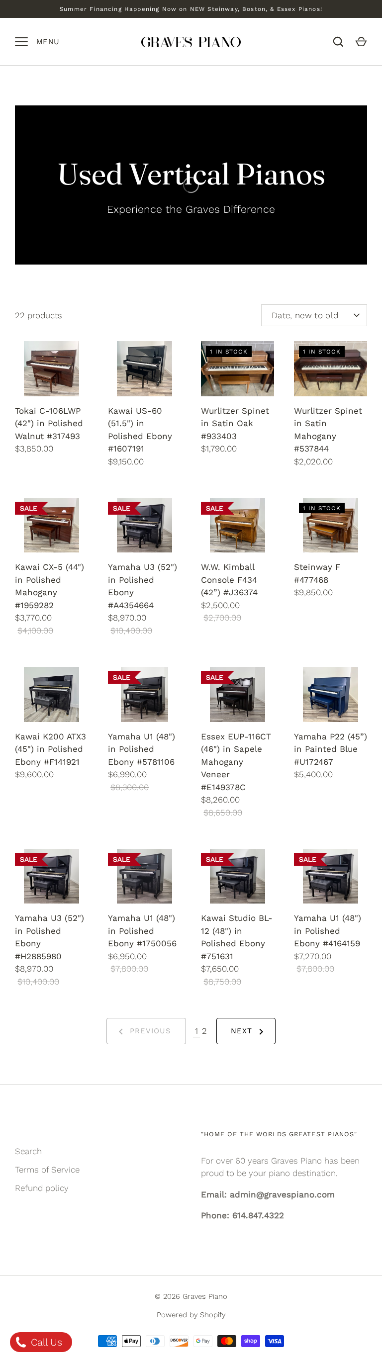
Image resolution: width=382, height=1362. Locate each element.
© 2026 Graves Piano (191, 1296)
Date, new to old (305, 315)
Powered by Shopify (191, 1314)
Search (28, 1151)
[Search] (338, 42)
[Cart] (361, 42)
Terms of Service (47, 1170)
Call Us (45, 1342)
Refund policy (42, 1188)
